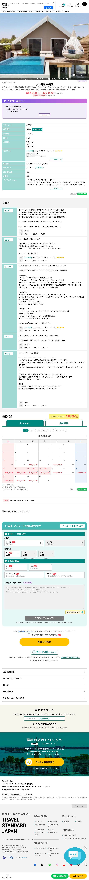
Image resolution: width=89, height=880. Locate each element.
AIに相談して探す (40, 825)
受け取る (48, 8)
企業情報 (66, 822)
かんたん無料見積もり (70, 835)
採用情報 (79, 822)
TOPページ (38, 822)
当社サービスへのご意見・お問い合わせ (75, 838)
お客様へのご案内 (40, 848)
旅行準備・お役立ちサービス (40, 854)
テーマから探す (39, 830)
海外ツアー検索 (52, 822)
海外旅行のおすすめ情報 (40, 834)
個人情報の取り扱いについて (27, 631)
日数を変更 (36, 129)
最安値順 (64, 423)
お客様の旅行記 (52, 833)
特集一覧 (51, 830)
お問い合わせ (44, 641)
